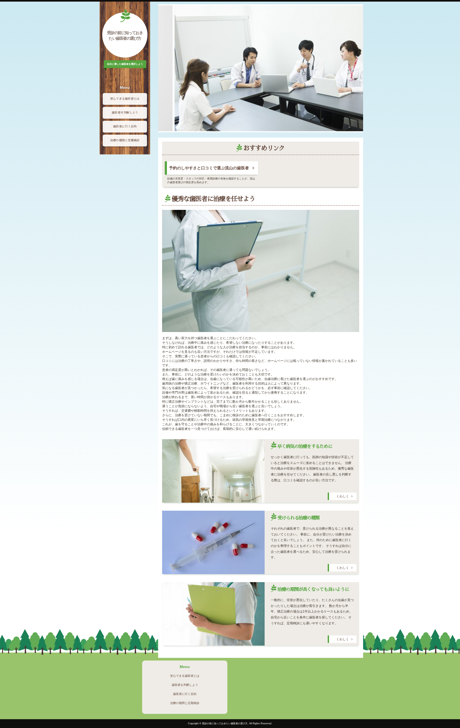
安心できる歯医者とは (124, 98)
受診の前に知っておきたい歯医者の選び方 (125, 35)
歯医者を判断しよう (125, 112)
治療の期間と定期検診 (124, 140)
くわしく (342, 496)
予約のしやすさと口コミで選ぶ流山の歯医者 (209, 168)
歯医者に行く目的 (125, 126)
